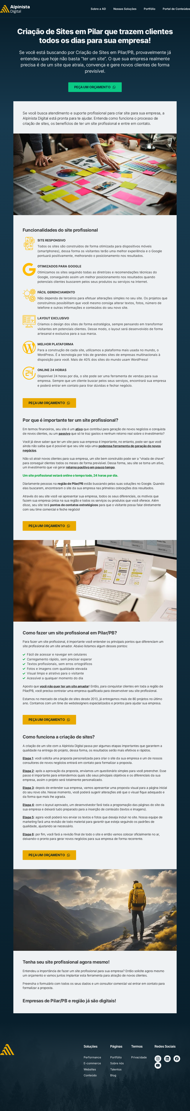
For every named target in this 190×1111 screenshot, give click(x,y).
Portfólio (149, 9)
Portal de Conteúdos (176, 9)
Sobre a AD (98, 9)
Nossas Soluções (124, 9)
